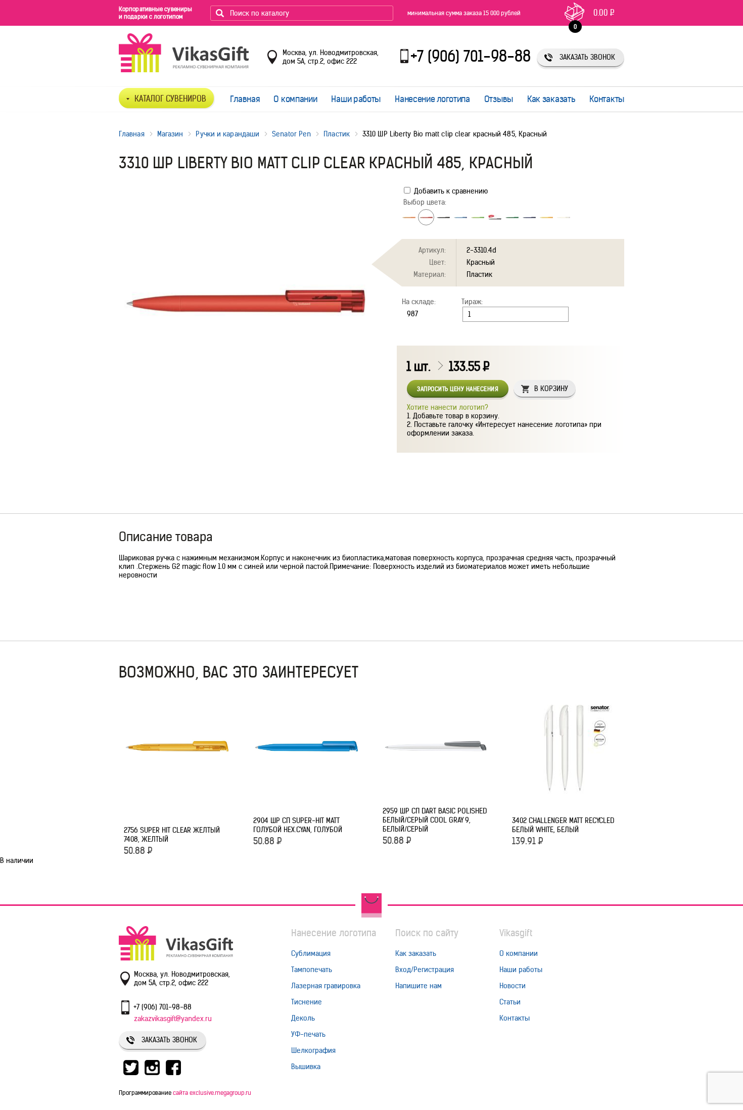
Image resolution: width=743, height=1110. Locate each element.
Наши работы (356, 99)
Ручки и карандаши (227, 133)
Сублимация (311, 953)
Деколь (303, 1018)
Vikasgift (515, 933)
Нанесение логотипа (432, 99)
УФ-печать (308, 1034)
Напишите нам (418, 985)
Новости (512, 985)
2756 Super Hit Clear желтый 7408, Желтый (172, 835)
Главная (245, 99)
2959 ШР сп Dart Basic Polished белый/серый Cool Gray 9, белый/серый (435, 820)
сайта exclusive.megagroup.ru (212, 1092)
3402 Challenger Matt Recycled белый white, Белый (563, 825)
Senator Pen (291, 133)
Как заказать (551, 99)
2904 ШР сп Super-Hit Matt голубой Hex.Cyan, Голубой (297, 825)
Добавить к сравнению (450, 191)
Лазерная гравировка (325, 985)
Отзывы (498, 99)
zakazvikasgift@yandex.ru (173, 1018)
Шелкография (313, 1050)
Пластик (336, 133)
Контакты (606, 99)
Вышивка (305, 1066)
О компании (295, 99)
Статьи (510, 1001)
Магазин (170, 133)
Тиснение (306, 1001)
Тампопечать (311, 969)
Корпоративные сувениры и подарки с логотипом (155, 12)
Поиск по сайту (426, 933)
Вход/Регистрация (424, 969)
